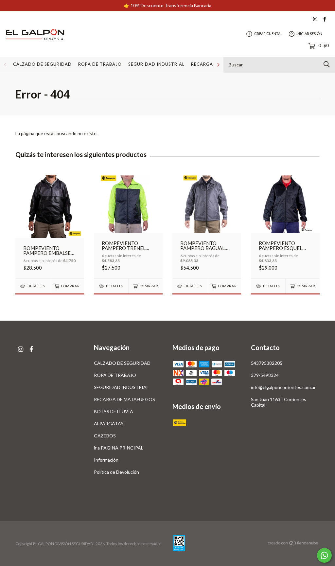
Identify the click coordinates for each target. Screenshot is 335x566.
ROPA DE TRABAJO (100, 64)
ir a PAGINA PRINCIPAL (118, 448)
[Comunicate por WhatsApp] (324, 555)
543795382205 (266, 363)
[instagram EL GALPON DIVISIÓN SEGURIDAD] (315, 19)
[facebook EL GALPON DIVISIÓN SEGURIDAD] (325, 19)
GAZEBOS (105, 435)
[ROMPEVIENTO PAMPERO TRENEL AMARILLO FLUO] (128, 224)
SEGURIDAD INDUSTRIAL (156, 64)
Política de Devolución (116, 472)
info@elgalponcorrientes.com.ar (283, 387)
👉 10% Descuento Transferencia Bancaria (167, 5)
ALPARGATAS (109, 423)
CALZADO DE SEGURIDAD (42, 64)
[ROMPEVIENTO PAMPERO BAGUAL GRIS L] (206, 224)
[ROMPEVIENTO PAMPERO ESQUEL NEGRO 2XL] (285, 224)
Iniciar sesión (309, 33)
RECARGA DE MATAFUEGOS (124, 399)
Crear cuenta (267, 33)
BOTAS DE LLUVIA (113, 411)
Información (106, 460)
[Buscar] (326, 64)
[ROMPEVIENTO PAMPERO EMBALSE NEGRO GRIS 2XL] (49, 224)
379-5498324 (265, 375)
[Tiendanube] (293, 544)
